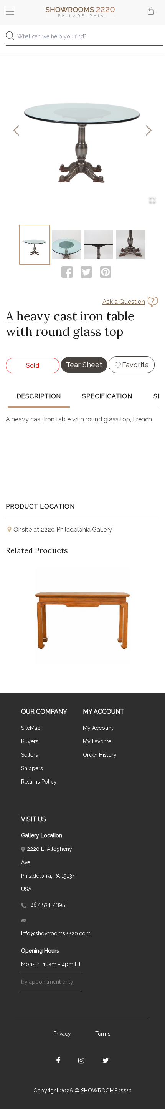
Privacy (62, 1034)
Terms (103, 1034)
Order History (100, 755)
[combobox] (82, 38)
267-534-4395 (47, 905)
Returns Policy (39, 782)
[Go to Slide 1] (34, 245)
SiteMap (31, 728)
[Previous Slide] (16, 131)
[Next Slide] (148, 131)
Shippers (32, 768)
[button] (82, 131)
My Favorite (97, 741)
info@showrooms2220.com (51, 933)
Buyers (29, 741)
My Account (98, 728)
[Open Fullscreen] (152, 200)
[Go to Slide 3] (98, 244)
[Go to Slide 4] (130, 244)
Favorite (135, 365)
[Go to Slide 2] (66, 244)
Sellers (29, 755)
